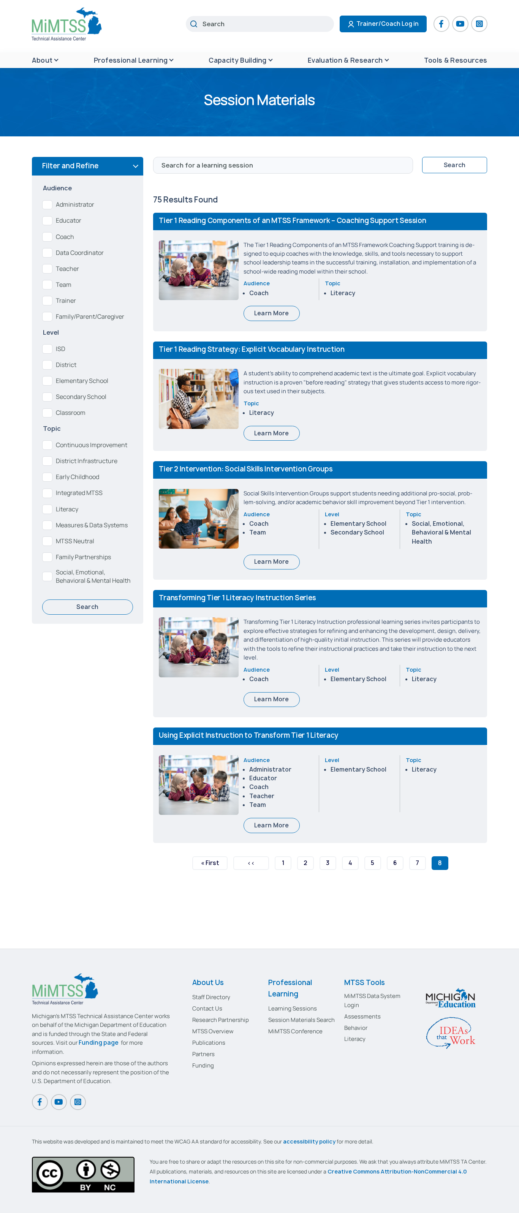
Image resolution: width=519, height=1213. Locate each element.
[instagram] (479, 24)
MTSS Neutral (75, 541)
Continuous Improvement (91, 445)
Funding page (99, 1043)
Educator (68, 221)
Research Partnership (220, 1020)
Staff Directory (211, 997)
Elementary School (82, 381)
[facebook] (441, 24)
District (66, 365)
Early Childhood (77, 477)
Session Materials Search (301, 1020)
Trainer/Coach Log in (387, 24)
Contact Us (207, 1008)
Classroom (70, 413)
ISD (60, 349)
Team (63, 285)
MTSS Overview (213, 1031)
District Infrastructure (86, 461)
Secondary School (81, 397)
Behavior (355, 1028)
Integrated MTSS (79, 493)
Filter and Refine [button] (70, 166)
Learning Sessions (292, 1008)
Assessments (362, 1016)
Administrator (75, 205)
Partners (203, 1054)
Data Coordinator (80, 253)
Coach (65, 237)
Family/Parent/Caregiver (90, 317)
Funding (203, 1065)
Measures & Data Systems (92, 525)
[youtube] (460, 24)
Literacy (67, 509)
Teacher (67, 269)
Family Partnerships (83, 557)
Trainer (66, 301)
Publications (208, 1043)
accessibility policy (309, 1141)
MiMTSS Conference (295, 1031)
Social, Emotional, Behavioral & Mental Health (93, 576)
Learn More (271, 313)
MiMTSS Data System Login (372, 1000)
